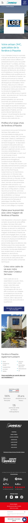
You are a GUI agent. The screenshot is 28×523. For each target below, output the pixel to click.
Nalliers (4, 371)
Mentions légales (13, 504)
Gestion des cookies (14, 508)
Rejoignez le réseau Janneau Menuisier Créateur (14, 452)
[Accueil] (12, 3)
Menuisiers (14, 444)
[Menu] (2, 2)
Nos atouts (14, 447)
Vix (19, 370)
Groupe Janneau (14, 474)
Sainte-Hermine (22, 368)
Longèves (5, 369)
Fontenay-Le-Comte (6, 364)
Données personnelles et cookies (14, 506)
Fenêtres (14, 432)
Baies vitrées (14, 434)
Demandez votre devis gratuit (14, 519)
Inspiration (14, 439)
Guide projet (14, 442)
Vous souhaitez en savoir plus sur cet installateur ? (13, 376)
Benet (4, 361)
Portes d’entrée (14, 437)
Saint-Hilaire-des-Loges (21, 365)
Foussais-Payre (6, 367)
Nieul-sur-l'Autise (20, 362)
